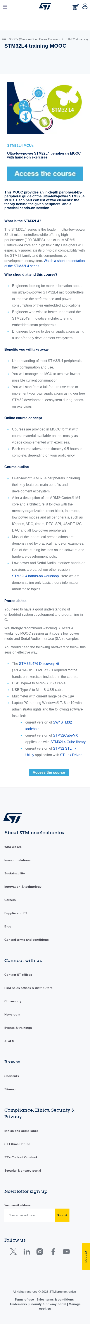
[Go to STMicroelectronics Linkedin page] (27, 1252)
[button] (5, 6)
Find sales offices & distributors (28, 988)
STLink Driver (70, 755)
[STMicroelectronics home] (45, 6)
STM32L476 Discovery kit (39, 663)
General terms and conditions (26, 939)
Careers (10, 900)
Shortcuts (11, 1076)
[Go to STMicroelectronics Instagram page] (40, 1252)
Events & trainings (18, 1027)
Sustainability (14, 873)
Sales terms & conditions (55, 1299)
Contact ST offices (18, 974)
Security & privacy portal (22, 1170)
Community (12, 1001)
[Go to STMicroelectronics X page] (14, 1252)
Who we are (13, 847)
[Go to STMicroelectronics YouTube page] (66, 1252)
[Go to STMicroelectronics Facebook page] (53, 1252)
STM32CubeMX (65, 735)
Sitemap (10, 1089)
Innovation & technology (23, 886)
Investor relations (17, 860)
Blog (7, 926)
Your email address (17, 1205)
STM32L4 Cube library (68, 742)
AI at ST (10, 1041)
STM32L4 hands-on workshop (35, 576)
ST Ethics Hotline (17, 1144)
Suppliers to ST (15, 913)
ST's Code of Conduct (20, 1157)
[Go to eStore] (76, 6)
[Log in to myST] (85, 6)
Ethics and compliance (21, 1130)
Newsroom (12, 1014)
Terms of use (25, 1299)
